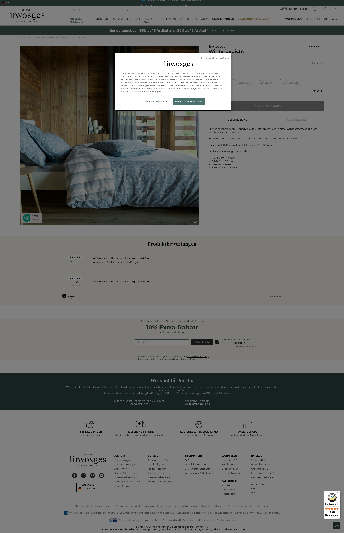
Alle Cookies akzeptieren (189, 101)
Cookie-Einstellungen (157, 101)
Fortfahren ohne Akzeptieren (215, 58)
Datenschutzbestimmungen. (145, 91)
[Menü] (338, 493)
